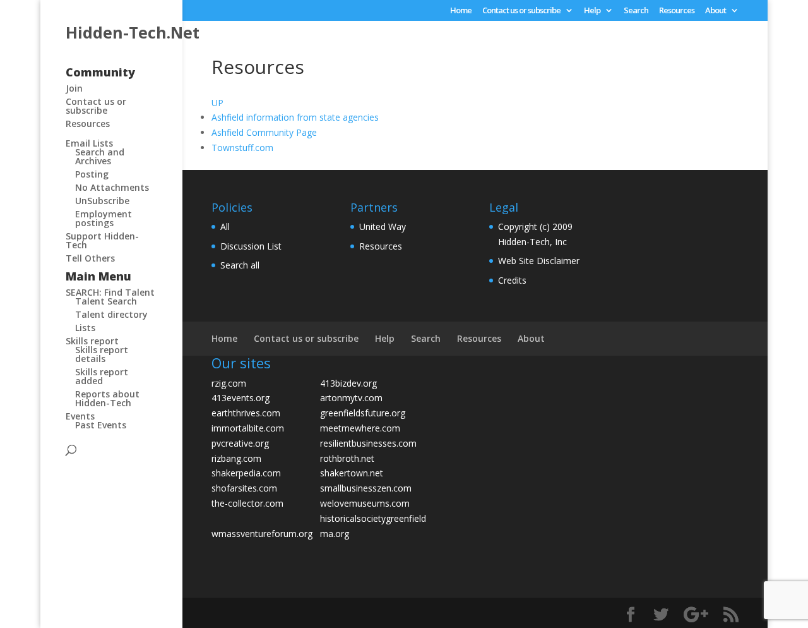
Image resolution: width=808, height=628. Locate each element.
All (225, 226)
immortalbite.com (247, 428)
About (715, 11)
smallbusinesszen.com (366, 488)
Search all (239, 265)
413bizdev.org (348, 383)
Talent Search (106, 301)
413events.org (240, 398)
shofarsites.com (244, 488)
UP (217, 103)
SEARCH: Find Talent (110, 292)
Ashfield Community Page (264, 132)
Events (80, 416)
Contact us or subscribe (521, 11)
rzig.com (228, 383)
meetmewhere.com (360, 428)
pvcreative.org (240, 443)
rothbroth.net (347, 458)
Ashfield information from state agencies (295, 117)
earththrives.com (245, 413)
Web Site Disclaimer (538, 261)
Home (461, 11)
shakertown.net (351, 473)
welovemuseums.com (365, 503)
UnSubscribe (102, 201)
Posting (92, 174)
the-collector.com (247, 503)
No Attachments (112, 187)
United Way (382, 226)
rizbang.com (236, 458)
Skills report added (101, 376)
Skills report (92, 341)
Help (592, 11)
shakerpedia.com (246, 473)
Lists (85, 328)
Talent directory (111, 314)
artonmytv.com (351, 398)
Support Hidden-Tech (102, 240)
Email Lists (89, 143)
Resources (676, 11)
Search (636, 11)
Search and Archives (99, 156)
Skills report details (101, 354)
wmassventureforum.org (261, 534)
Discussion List (251, 246)
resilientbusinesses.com (368, 443)
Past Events (100, 425)
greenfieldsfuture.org (362, 413)
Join (74, 88)
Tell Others (90, 258)
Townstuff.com (242, 148)
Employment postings (103, 218)
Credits (512, 280)
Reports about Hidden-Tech (107, 398)
